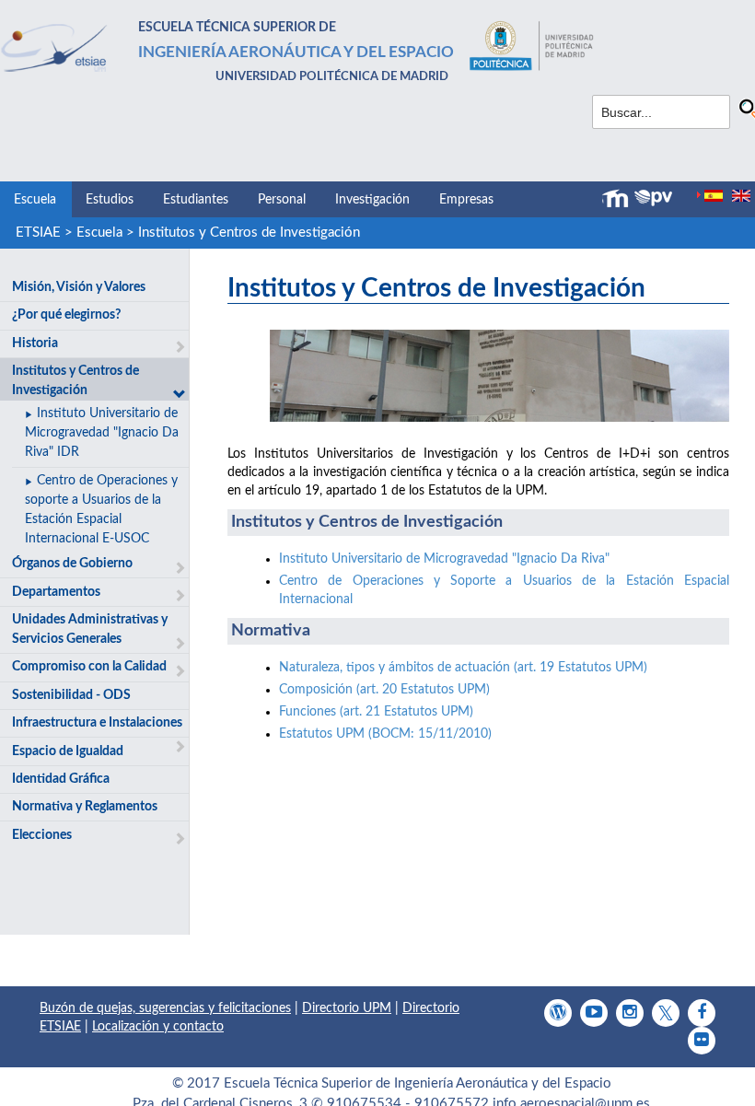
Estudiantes (195, 199)
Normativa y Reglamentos (84, 806)
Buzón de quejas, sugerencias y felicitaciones (165, 1008)
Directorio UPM (346, 1008)
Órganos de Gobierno (72, 563)
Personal (282, 199)
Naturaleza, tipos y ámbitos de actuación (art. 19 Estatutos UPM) (463, 667)
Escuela (35, 199)
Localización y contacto (158, 1026)
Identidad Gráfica (61, 779)
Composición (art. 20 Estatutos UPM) (384, 689)
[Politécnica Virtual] (653, 198)
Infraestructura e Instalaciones (97, 722)
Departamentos (56, 592)
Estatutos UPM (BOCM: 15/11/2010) (385, 734)
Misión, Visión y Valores (78, 287)
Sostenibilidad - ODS (71, 695)
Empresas (466, 199)
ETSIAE (38, 232)
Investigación (372, 199)
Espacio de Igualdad (67, 751)
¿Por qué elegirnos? (66, 315)
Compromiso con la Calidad (89, 666)
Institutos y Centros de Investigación (249, 232)
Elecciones (42, 835)
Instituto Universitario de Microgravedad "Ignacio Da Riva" (444, 559)
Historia (35, 343)
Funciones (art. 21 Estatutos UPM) (376, 711)
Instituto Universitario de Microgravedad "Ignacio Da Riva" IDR (102, 433)
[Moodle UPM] (617, 198)
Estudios (110, 199)
